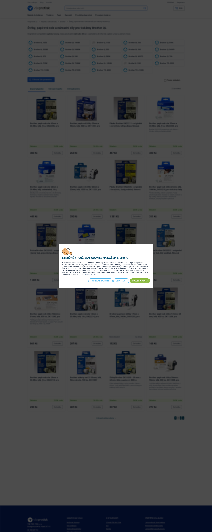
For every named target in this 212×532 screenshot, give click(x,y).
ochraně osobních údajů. (87, 274)
